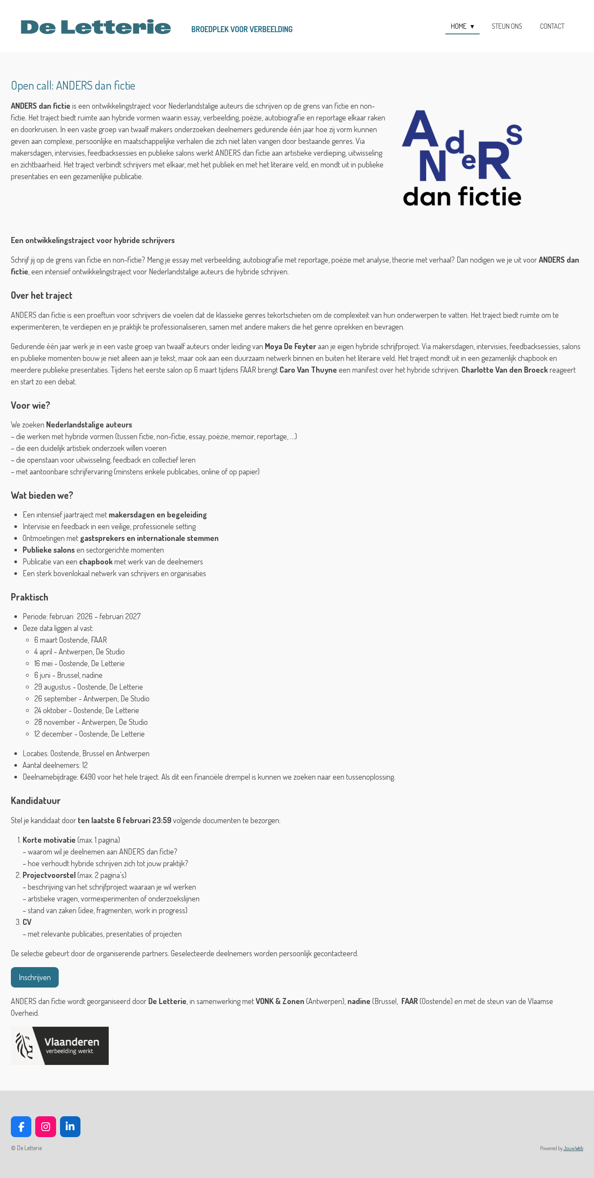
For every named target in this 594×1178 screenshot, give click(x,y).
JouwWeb (573, 1148)
